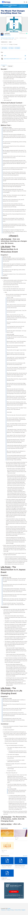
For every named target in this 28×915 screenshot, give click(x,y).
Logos (9, 908)
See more (25, 828)
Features (3, 909)
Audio (5, 55)
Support (23, 909)
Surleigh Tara (3, 867)
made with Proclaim (22, 33)
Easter (10, 42)
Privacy (12, 909)
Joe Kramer (7, 33)
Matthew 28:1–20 (4, 42)
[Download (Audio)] (25, 56)
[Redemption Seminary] (14, 890)
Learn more (23, 6)
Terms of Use (18, 909)
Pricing (7, 909)
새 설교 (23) (4, 878)
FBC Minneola (7, 35)
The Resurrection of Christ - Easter (7, 38)
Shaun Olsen (17, 867)
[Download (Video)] (25, 59)
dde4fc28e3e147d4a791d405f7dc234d (13, 58)
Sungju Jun (3, 879)
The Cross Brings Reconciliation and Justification (12, 865)
